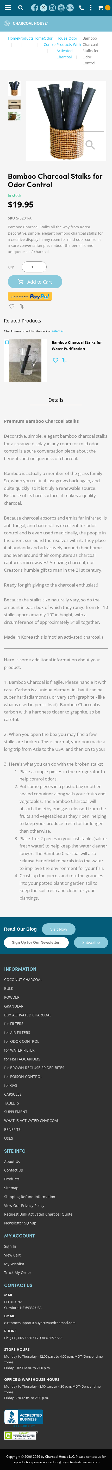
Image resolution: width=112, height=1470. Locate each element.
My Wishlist (14, 1263)
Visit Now (58, 929)
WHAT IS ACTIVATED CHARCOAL (31, 1120)
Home (13, 38)
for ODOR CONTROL (21, 1041)
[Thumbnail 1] (14, 88)
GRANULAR (13, 1006)
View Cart (12, 1255)
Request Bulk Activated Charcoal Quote (38, 1214)
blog (70, 7)
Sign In (10, 1246)
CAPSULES (13, 1094)
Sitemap (11, 1187)
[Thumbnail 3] (14, 116)
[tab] (56, 400)
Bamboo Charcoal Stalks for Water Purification (77, 345)
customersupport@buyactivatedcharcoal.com (40, 1322)
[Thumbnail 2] (14, 104)
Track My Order (17, 1272)
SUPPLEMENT (15, 1111)
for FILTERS (13, 1023)
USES (8, 1138)
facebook (34, 7)
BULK (8, 988)
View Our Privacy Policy (24, 1205)
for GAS (10, 1085)
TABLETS (11, 1103)
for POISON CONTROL (23, 1076)
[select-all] (58, 331)
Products (12, 1178)
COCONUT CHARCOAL (23, 979)
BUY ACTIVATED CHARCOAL (27, 1014)
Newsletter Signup (20, 1223)
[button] (55, 360)
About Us (12, 1161)
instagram (52, 7)
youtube (61, 7)
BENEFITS (12, 1129)
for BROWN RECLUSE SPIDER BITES (34, 1067)
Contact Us (13, 1170)
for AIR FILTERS (17, 1032)
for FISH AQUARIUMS (22, 1059)
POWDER (12, 997)
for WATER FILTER (19, 1050)
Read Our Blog (20, 929)
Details (56, 400)
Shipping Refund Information (29, 1196)
